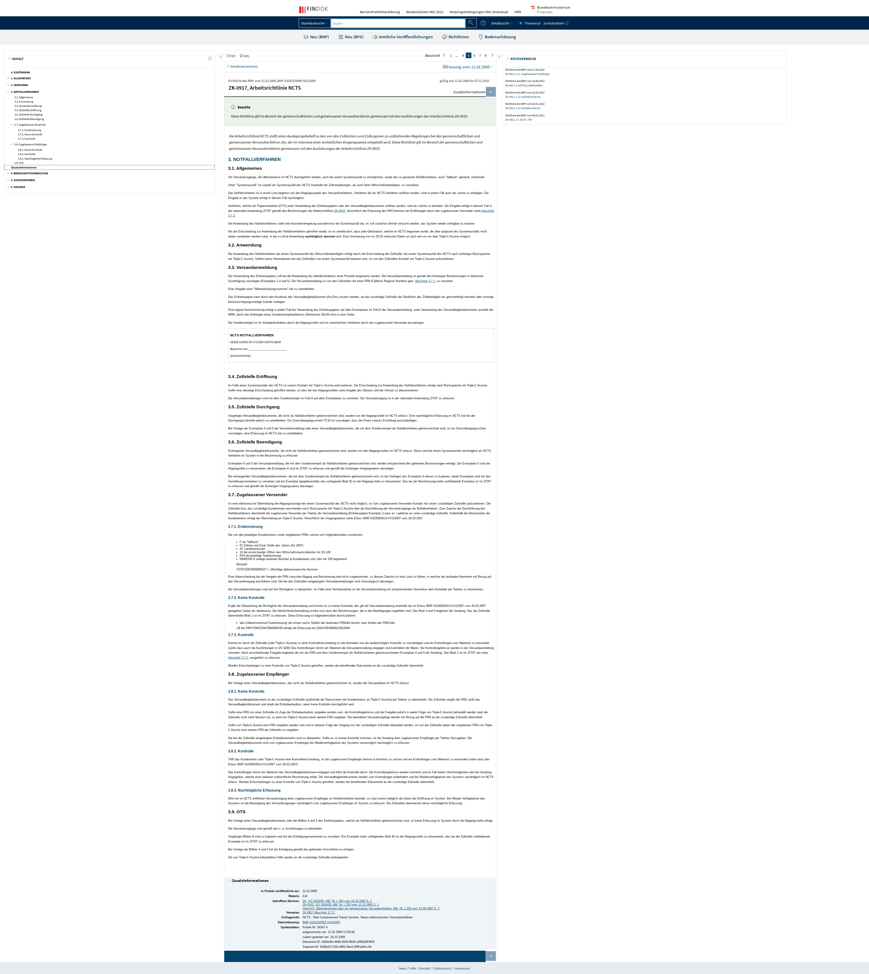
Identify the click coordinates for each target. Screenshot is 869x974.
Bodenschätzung (500, 36)
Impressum (462, 968)
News (402, 968)
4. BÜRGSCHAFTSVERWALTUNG (29, 173)
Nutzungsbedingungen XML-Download (479, 12)
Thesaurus (532, 23)
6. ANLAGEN (18, 187)
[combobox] (398, 23)
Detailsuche (500, 23)
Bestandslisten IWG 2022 (424, 12)
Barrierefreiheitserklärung (380, 12)
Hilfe (517, 12)
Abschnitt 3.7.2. (238, 657)
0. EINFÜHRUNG (20, 72)
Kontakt (425, 968)
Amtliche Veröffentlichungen (405, 36)
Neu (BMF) (319, 36)
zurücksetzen (554, 23)
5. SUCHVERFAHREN (23, 180)
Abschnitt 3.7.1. (425, 281)
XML (247, 56)
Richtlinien (458, 36)
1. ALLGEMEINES (21, 78)
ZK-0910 (339, 211)
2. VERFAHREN (19, 85)
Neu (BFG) (353, 36)
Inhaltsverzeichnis (244, 66)
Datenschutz (442, 968)
